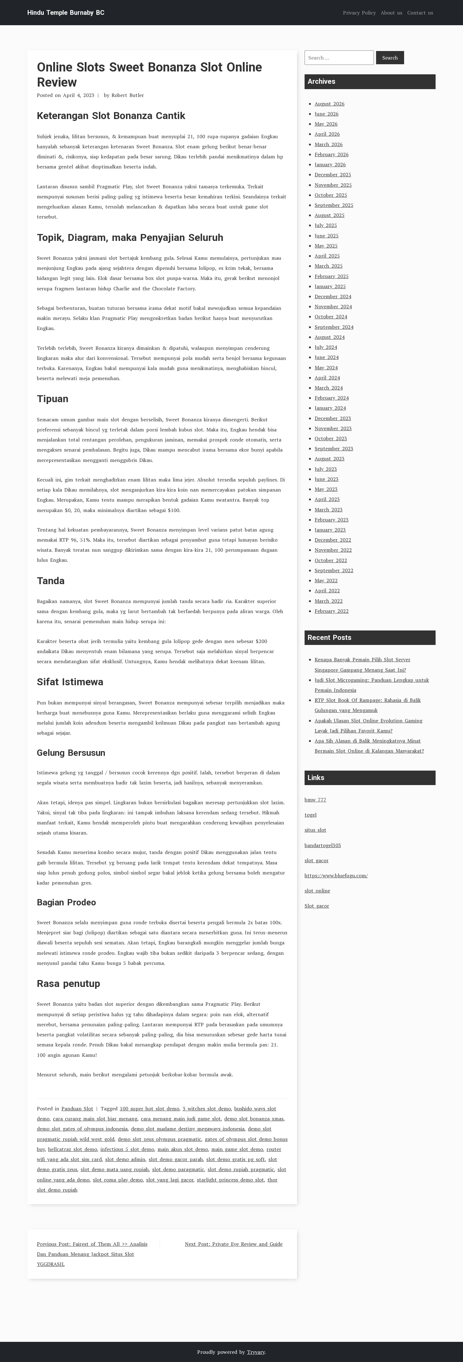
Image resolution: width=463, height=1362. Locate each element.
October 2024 (331, 316)
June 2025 (327, 235)
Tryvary (256, 1351)
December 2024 (333, 296)
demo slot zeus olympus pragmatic (159, 1139)
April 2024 (327, 377)
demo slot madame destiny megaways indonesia (187, 1128)
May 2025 (326, 245)
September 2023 (334, 448)
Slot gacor (317, 905)
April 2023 (327, 499)
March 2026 (329, 144)
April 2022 (327, 590)
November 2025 (333, 184)
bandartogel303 (323, 845)
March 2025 (329, 265)
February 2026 (332, 154)
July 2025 (326, 225)
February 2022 (332, 610)
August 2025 (330, 215)
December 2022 (333, 539)
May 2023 (326, 489)
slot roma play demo (118, 1179)
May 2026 (326, 123)
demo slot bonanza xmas (253, 1118)
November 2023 (333, 428)
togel (311, 814)
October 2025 (331, 194)
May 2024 (326, 367)
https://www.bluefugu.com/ (336, 875)
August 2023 (330, 458)
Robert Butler (127, 95)
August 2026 (330, 103)
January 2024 (330, 407)
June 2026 (327, 113)
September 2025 (334, 205)
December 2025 (333, 174)
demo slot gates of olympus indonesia (82, 1128)
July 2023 (326, 468)
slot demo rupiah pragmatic (241, 1169)
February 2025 (332, 276)
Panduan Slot (77, 1108)
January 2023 (330, 529)
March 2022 (329, 600)
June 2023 (327, 479)
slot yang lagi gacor (169, 1179)
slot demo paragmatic (178, 1169)
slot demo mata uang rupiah (115, 1169)
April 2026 (327, 133)
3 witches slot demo (207, 1108)
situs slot (315, 829)
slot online (317, 890)
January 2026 (330, 164)
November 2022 (333, 549)
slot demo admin (125, 1159)
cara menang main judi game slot (181, 1118)
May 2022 (326, 580)
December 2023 (333, 418)
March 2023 (329, 509)
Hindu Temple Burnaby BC (66, 12)
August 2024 (330, 336)
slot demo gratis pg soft (235, 1159)
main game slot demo (237, 1149)
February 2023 (332, 519)
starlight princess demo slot (230, 1179)
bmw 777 (315, 799)
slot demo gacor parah (176, 1159)
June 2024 (327, 357)
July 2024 (326, 347)
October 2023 (331, 438)
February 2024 (332, 397)
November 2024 (333, 306)
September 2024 (334, 326)
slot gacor (317, 860)
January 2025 (330, 286)
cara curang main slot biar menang (95, 1118)
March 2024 (329, 387)
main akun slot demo (182, 1149)
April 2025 (327, 255)
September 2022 (334, 570)
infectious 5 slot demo (127, 1149)
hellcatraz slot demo (72, 1149)
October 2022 (331, 560)
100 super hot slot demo (149, 1108)
